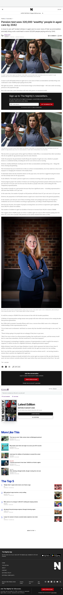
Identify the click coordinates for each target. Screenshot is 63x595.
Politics (3, 18)
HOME (3, 562)
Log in (59, 9)
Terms (33, 107)
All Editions (35, 417)
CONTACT (4, 570)
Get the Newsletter (46, 104)
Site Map (39, 582)
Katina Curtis (7, 34)
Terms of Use (31, 582)
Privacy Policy (38, 107)
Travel (5, 511)
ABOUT (4, 567)
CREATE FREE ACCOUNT (31, 379)
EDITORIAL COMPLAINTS (8, 575)
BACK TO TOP (30, 530)
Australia (9, 18)
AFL (4, 486)
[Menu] (2, 9)
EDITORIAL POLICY (6, 572)
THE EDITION (5, 565)
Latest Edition (35, 413)
